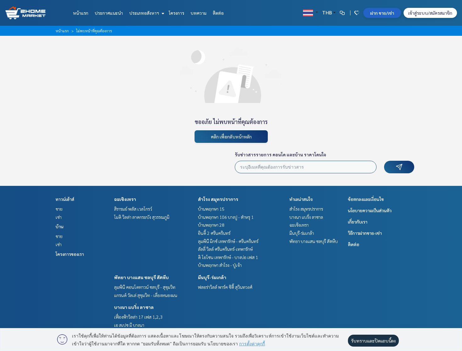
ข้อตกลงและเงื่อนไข (366, 199)
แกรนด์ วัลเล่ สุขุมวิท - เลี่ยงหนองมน (145, 295)
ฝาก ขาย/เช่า (382, 13)
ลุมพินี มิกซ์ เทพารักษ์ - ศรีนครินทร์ (228, 241)
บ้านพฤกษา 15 (211, 209)
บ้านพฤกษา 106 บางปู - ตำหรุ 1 (226, 217)
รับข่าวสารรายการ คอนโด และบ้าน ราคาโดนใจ (280, 154)
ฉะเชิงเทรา (125, 199)
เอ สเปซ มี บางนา (129, 325)
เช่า (59, 217)
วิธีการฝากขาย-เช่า (365, 233)
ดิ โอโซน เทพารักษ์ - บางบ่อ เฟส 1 (228, 257)
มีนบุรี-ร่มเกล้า (212, 277)
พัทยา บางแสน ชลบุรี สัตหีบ (141, 277)
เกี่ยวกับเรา (357, 221)
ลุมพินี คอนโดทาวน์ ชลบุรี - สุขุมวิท (144, 287)
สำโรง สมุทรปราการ (218, 199)
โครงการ (176, 13)
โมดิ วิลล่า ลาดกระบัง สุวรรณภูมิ (141, 217)
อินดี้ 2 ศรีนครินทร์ (214, 233)
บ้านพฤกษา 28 (211, 225)
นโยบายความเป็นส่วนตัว (370, 210)
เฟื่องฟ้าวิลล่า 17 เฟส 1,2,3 (138, 317)
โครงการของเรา (70, 254)
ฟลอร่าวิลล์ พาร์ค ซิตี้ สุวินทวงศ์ (225, 287)
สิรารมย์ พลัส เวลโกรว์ (133, 209)
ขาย (59, 209)
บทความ (198, 13)
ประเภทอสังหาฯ (144, 13)
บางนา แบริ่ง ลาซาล (134, 307)
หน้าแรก (80, 13)
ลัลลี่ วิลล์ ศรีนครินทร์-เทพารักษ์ (225, 249)
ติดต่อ (218, 13)
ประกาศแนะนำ (109, 13)
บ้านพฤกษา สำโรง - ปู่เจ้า (220, 265)
